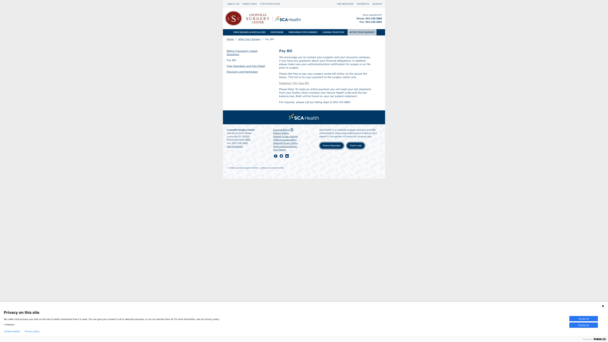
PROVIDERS (277, 32)
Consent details (12, 331)
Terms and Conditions (285, 146)
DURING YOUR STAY (333, 32)
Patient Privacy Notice (285, 136)
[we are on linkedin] (287, 156)
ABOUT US (233, 4)
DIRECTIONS (250, 4)
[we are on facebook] (275, 156)
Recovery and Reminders (242, 71)
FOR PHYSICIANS (270, 4)
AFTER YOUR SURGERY (362, 32)
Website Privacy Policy (285, 143)
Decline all (583, 325)
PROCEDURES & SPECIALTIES (249, 32)
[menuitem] (233, 4)
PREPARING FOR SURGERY (303, 32)
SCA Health (279, 150)
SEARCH (377, 4)
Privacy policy (32, 331)
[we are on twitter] (281, 156)
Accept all (584, 318)
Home (230, 39)
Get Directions (235, 146)
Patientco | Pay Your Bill (294, 83)
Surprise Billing (281, 130)
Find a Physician (331, 145)
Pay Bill (231, 60)
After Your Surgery (249, 39)
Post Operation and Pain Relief (246, 66)
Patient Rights (281, 133)
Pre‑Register (345, 4)
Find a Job (355, 145)
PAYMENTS (363, 4)
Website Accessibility (285, 140)
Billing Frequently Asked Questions (242, 53)
